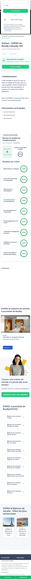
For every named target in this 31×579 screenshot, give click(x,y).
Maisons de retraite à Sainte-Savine (14, 433)
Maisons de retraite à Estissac (14, 491)
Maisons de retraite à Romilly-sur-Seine (14, 425)
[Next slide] (19, 545)
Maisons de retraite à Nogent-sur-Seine (14, 458)
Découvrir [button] (7, 347)
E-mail (6, 5)
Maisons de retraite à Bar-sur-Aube (14, 442)
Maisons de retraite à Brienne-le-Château (14, 467)
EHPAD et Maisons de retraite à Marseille (22, 532)
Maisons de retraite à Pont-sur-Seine (14, 483)
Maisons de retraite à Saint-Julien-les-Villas (14, 450)
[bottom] (3, 317)
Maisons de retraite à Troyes (14, 417)
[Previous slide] (12, 545)
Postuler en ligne (15, 66)
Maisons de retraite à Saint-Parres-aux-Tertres (15, 475)
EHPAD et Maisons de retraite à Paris (8, 532)
